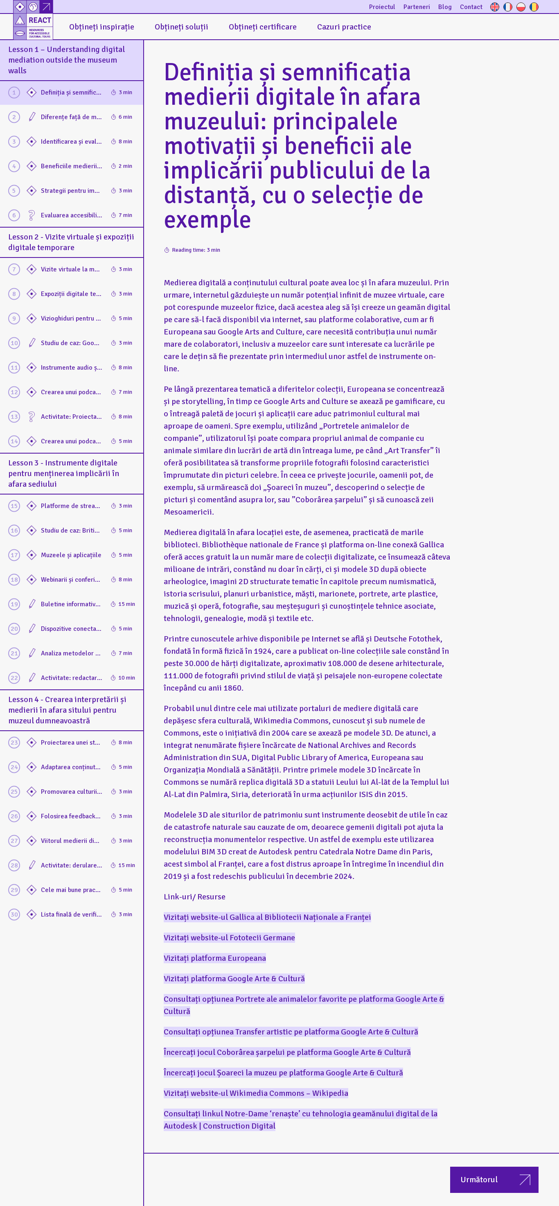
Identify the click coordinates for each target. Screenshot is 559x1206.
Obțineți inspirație (101, 27)
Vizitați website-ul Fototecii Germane (229, 938)
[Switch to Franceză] (507, 6)
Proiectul (382, 7)
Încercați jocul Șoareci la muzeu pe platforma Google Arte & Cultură (283, 1073)
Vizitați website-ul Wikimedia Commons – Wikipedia (256, 1093)
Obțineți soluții (181, 27)
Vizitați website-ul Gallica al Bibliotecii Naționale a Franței (267, 917)
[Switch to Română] (534, 6)
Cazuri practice (344, 27)
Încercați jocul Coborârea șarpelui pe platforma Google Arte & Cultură (287, 1052)
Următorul (479, 1179)
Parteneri (416, 7)
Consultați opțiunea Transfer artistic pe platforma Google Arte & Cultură (291, 1032)
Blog (445, 7)
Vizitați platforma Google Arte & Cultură (234, 978)
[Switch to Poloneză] (520, 6)
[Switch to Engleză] (494, 6)
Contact (471, 7)
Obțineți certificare (263, 27)
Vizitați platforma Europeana (215, 958)
